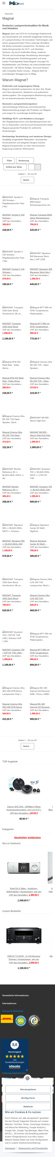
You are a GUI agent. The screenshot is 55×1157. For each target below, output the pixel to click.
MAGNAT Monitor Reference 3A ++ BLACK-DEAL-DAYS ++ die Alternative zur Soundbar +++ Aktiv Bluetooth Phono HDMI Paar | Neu (13, 504)
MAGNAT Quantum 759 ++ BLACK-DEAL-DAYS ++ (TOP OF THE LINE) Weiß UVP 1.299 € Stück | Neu (41, 504)
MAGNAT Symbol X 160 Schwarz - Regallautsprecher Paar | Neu (13, 232)
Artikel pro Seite (14, 182)
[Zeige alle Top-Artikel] (52, 777)
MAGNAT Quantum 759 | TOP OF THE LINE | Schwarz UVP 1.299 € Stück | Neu (13, 667)
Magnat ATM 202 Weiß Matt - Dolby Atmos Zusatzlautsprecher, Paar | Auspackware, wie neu (13, 395)
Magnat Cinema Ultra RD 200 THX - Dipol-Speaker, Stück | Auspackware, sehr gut (41, 395)
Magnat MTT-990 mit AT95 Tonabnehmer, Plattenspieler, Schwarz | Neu (40, 667)
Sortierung (23, 176)
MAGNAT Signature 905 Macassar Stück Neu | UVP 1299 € (39, 286)
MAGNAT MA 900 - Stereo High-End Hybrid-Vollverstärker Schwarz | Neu (40, 449)
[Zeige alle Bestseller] (52, 926)
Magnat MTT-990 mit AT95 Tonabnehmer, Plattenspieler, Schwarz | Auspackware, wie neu (41, 341)
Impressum (10, 1148)
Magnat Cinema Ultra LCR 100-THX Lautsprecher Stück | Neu (40, 612)
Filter (9, 176)
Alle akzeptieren (28, 1089)
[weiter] (50, 195)
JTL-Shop (32, 1153)
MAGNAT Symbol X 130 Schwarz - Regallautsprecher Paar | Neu (13, 286)
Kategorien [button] (8, 844)
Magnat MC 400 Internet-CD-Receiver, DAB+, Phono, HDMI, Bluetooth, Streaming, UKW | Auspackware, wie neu (40, 721)
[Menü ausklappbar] (3, 2)
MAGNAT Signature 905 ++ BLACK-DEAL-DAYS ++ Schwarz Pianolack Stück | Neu (13, 558)
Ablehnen (28, 1106)
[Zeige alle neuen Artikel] (52, 859)
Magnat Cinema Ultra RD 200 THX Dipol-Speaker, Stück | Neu (12, 449)
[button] (37, 3)
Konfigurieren (28, 1098)
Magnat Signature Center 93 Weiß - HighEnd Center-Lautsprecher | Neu (39, 558)
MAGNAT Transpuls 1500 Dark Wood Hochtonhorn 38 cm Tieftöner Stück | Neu (13, 612)
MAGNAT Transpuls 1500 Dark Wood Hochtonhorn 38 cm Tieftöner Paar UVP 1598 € (12, 341)
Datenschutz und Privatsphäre (33, 1148)
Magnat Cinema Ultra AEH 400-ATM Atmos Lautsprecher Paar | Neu (12, 721)
